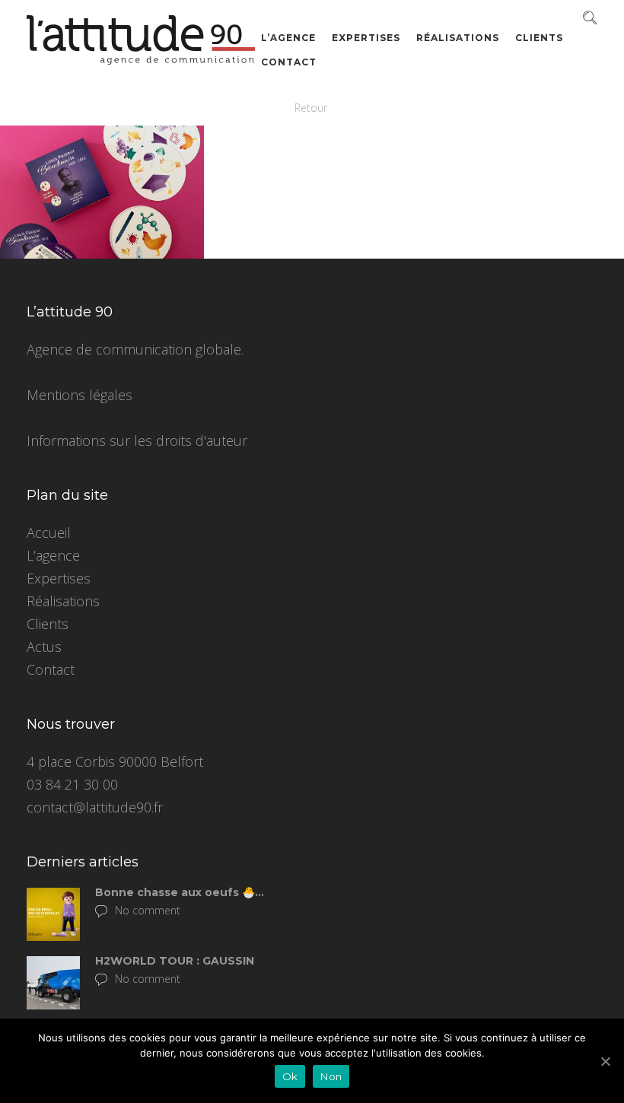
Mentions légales (79, 395)
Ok (290, 1076)
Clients (539, 37)
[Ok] (605, 1061)
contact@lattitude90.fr (95, 807)
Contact (289, 62)
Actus (44, 646)
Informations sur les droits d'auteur (137, 440)
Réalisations (457, 37)
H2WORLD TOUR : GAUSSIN (174, 961)
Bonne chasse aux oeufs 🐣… (179, 892)
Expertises (366, 37)
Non (331, 1076)
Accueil (49, 532)
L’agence (288, 37)
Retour (310, 107)
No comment (147, 910)
